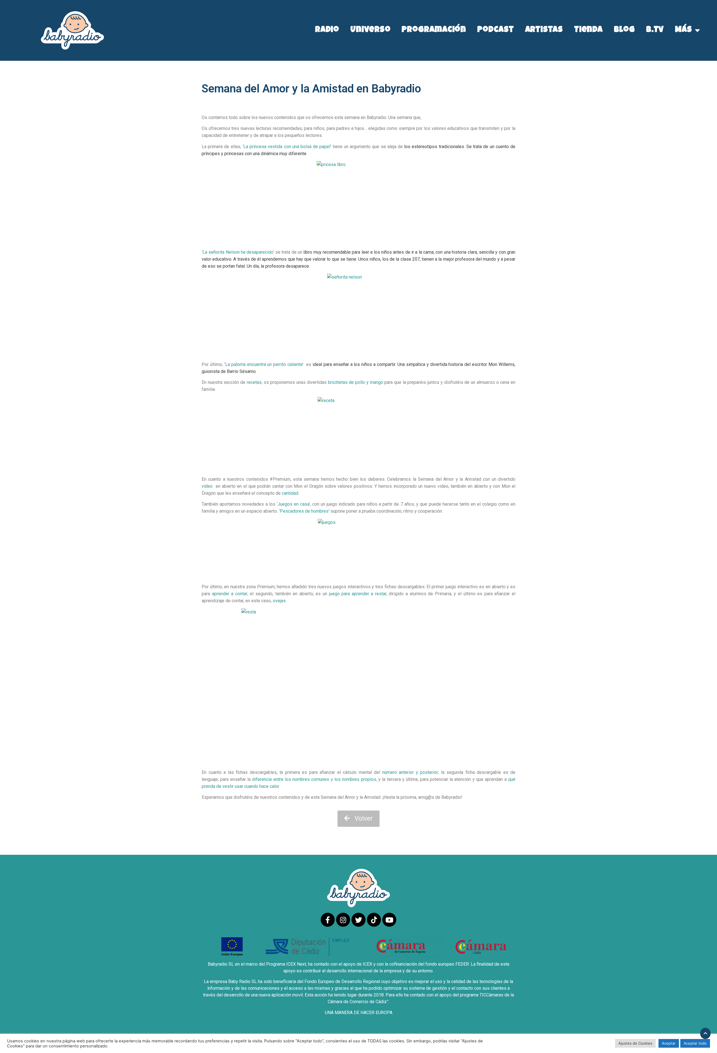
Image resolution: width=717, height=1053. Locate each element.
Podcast (495, 30)
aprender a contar (229, 593)
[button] (358, 819)
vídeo (207, 486)
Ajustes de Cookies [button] (635, 1043)
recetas (254, 382)
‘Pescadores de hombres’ (304, 511)
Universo (370, 30)
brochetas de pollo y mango (355, 382)
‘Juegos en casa (293, 504)
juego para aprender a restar (357, 593)
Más (683, 30)
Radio (327, 30)
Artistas (544, 30)
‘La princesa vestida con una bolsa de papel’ (287, 146)
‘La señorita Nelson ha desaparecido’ (238, 252)
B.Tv (655, 30)
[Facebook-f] (328, 920)
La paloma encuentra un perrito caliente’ (264, 364)
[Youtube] (389, 920)
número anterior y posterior (410, 772)
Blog (624, 30)
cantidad (289, 493)
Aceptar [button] (669, 1043)
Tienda (588, 30)
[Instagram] (343, 920)
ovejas (279, 600)
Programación (434, 30)
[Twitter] (358, 920)
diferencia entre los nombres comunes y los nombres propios (314, 779)
